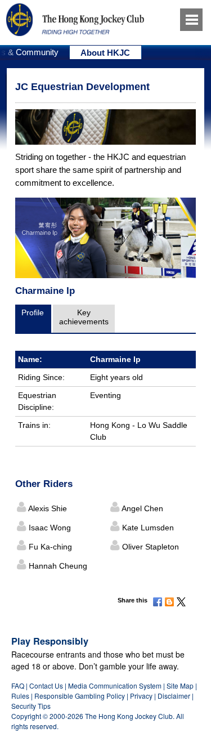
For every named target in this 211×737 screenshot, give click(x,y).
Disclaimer (174, 695)
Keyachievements (84, 317)
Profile (32, 312)
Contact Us (46, 685)
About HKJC (105, 52)
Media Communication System (114, 685)
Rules (21, 695)
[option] (106, 52)
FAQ (17, 685)
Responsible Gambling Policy (79, 695)
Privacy (141, 695)
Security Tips (31, 706)
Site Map (180, 685)
